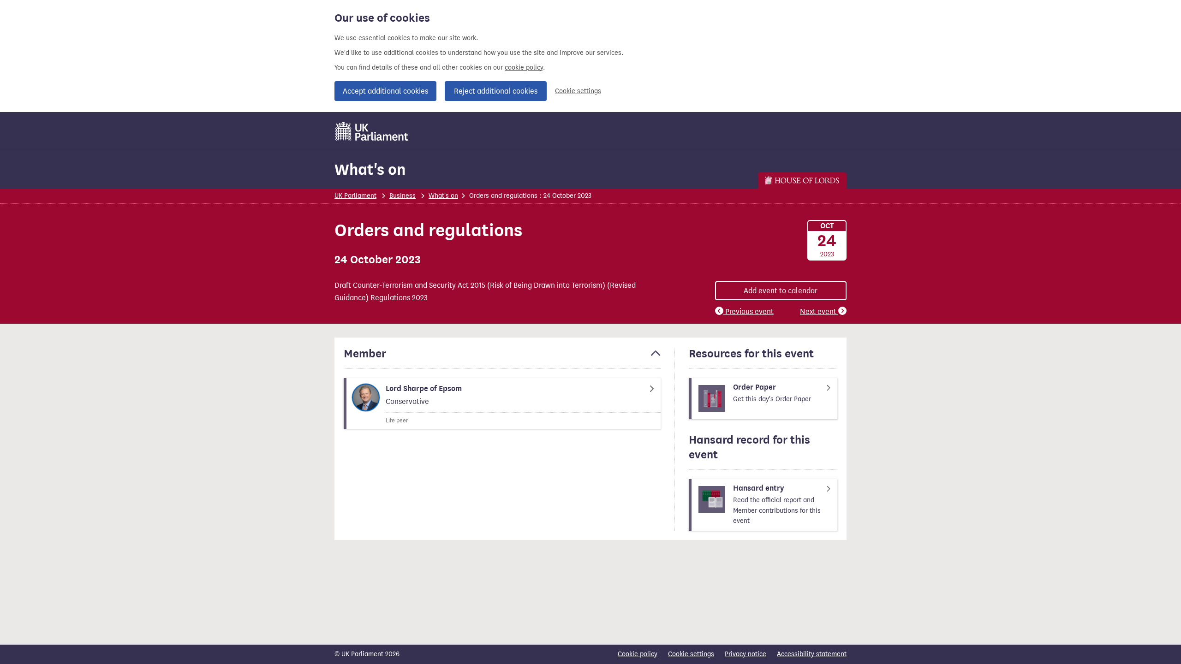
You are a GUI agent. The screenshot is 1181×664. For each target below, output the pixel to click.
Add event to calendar (780, 290)
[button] (502, 358)
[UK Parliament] (372, 131)
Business (402, 196)
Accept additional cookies (385, 91)
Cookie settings (578, 91)
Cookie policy (637, 654)
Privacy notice (745, 654)
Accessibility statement (812, 654)
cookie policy (524, 67)
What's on (370, 169)
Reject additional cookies (495, 91)
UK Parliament (355, 196)
